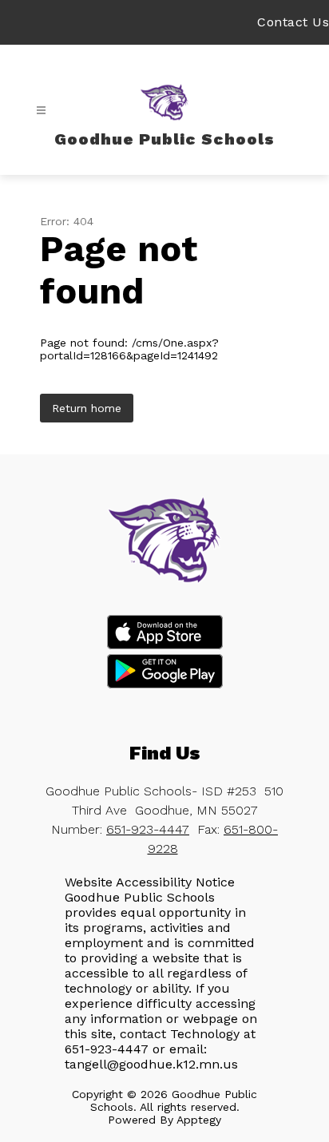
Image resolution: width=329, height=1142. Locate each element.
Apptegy (198, 1119)
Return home (86, 408)
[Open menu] (41, 110)
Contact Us (293, 22)
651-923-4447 (147, 829)
